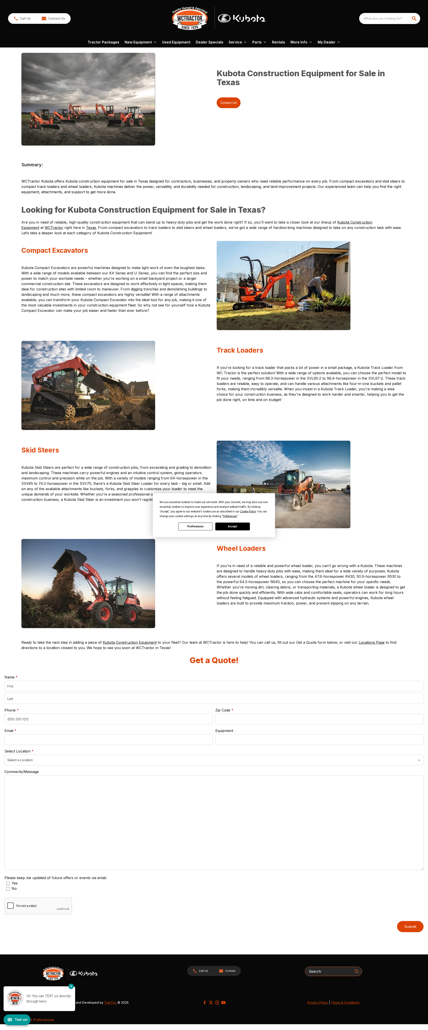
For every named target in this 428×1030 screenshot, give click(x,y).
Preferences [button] (230, 516)
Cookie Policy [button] (248, 511)
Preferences (195, 526)
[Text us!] (17, 1020)
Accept (232, 526)
